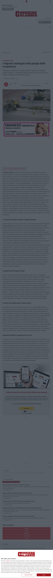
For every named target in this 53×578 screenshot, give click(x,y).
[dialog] (26, 564)
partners (8, 560)
